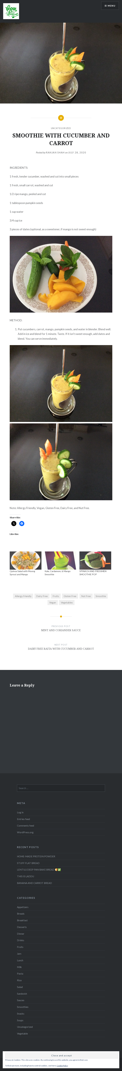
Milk (19, 967)
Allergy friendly (23, 596)
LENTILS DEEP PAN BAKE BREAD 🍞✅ (39, 869)
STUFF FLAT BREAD (28, 863)
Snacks (20, 1013)
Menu (111, 5)
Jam (19, 953)
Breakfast (22, 920)
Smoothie (101, 596)
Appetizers (22, 907)
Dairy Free (42, 596)
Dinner (20, 933)
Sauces (20, 1000)
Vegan (52, 602)
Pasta (20, 973)
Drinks (20, 940)
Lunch (20, 960)
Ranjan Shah (55, 152)
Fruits (56, 596)
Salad (20, 987)
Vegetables (67, 602)
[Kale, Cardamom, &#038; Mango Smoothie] (60, 560)
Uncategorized (61, 128)
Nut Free (86, 596)
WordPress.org (25, 832)
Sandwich (22, 993)
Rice (19, 980)
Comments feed (25, 825)
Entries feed (23, 819)
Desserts (22, 927)
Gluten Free (70, 596)
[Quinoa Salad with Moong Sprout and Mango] (25, 560)
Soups (20, 1020)
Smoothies (22, 1006)
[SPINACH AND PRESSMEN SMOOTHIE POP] (95, 560)
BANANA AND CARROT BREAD (34, 883)
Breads (20, 913)
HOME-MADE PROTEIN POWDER (36, 856)
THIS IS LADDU (25, 876)
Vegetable (22, 1033)
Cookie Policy (62, 1065)
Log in (20, 812)
